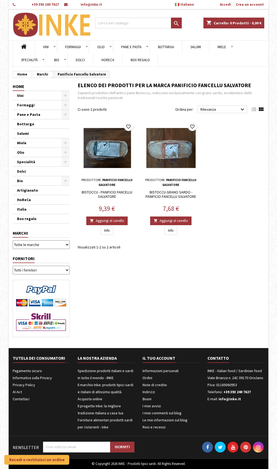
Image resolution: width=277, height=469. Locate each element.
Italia (22, 209)
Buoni (147, 398)
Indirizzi (149, 391)
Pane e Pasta (131, 47)
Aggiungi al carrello (107, 220)
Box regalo (140, 60)
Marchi (20, 233)
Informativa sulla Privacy (32, 377)
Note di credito (155, 384)
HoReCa (107, 60)
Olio (101, 47)
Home (18, 86)
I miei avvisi (152, 406)
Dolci (80, 60)
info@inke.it (91, 4)
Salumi (195, 47)
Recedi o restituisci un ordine (37, 459)
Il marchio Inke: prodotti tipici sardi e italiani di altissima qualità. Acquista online (105, 391)
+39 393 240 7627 (45, 4)
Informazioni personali (161, 370)
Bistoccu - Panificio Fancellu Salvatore (107, 194)
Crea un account (250, 4)
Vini (46, 47)
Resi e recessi (154, 427)
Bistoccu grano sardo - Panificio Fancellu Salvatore (171, 194)
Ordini (147, 377)
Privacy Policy (24, 384)
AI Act (17, 391)
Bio (56, 60)
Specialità (29, 60)
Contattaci (21, 398)
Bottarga (166, 47)
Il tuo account (159, 358)
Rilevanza (223, 109)
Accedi (225, 4)
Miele (221, 47)
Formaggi (73, 47)
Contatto (218, 358)
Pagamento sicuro (27, 370)
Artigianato (27, 190)
